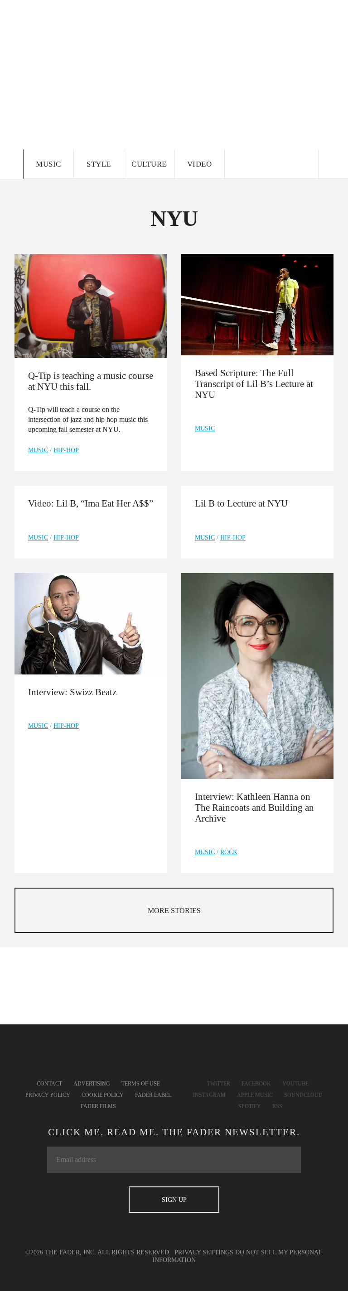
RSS (277, 1106)
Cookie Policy (103, 1095)
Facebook (256, 1084)
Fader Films (98, 1106)
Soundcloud (303, 1095)
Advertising (91, 1084)
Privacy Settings (203, 1252)
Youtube (295, 1084)
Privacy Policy (47, 1095)
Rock (228, 852)
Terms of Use (140, 1084)
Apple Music (255, 1095)
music (38, 450)
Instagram (209, 1095)
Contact (49, 1084)
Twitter (218, 1084)
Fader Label (153, 1095)
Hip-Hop (66, 450)
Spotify (249, 1106)
